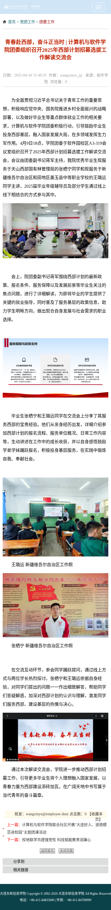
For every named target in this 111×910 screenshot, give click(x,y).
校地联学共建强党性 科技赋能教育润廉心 (56, 840)
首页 (12, 22)
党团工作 (27, 22)
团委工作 (46, 22)
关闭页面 (66, 851)
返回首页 (47, 851)
